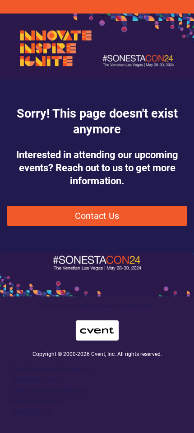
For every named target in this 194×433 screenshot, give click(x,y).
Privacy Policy (28, 412)
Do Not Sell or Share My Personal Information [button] (97, 306)
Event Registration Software (45, 390)
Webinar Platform (33, 401)
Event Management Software (46, 369)
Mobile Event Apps (33, 380)
